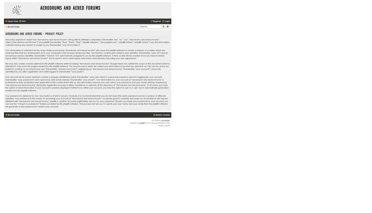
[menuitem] (22, 21)
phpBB (141, 123)
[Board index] (21, 10)
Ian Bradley (165, 120)
